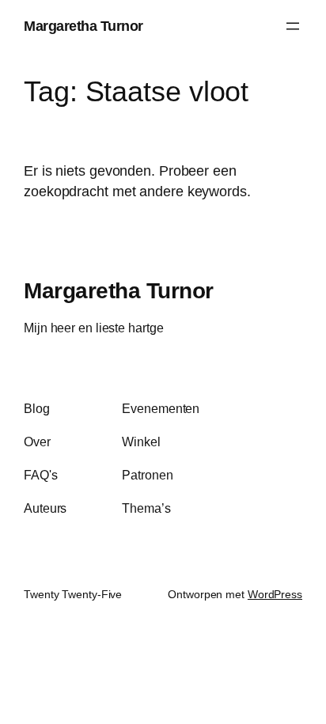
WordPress (275, 594)
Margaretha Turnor (83, 25)
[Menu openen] (292, 26)
